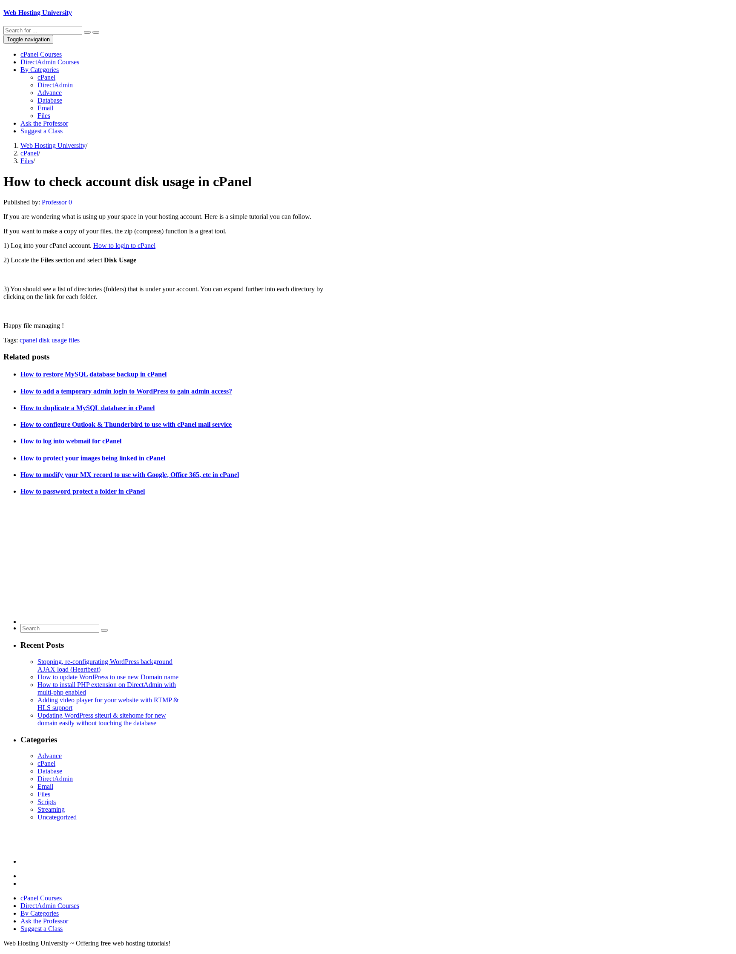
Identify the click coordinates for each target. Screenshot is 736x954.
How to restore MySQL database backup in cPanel (93, 374)
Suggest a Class (41, 131)
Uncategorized (57, 817)
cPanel (46, 77)
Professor (54, 202)
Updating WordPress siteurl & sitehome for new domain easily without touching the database (101, 719)
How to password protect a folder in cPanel (82, 491)
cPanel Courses (41, 54)
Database (49, 100)
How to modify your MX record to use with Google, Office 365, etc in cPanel (129, 474)
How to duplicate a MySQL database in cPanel (87, 407)
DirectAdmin (55, 85)
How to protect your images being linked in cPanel (92, 458)
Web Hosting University (37, 12)
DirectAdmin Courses (49, 62)
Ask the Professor (44, 123)
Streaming (51, 809)
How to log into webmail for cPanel (70, 441)
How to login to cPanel (124, 245)
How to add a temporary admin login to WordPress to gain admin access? (126, 391)
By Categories (39, 69)
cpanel (28, 340)
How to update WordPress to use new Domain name (107, 677)
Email (45, 108)
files (74, 340)
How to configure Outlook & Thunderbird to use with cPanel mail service (126, 424)
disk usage (53, 340)
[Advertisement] (101, 564)
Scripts (46, 801)
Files (43, 115)
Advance (49, 92)
